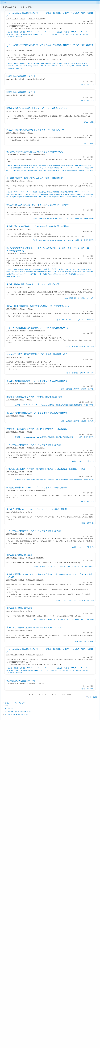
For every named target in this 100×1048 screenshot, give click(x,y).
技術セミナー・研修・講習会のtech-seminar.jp (19, 703)
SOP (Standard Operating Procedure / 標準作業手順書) (60, 170)
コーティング (51, 566)
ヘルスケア (81, 461)
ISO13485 (11, 37)
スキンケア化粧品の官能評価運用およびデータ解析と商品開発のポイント (38, 328)
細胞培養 (76, 389)
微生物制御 (78, 218)
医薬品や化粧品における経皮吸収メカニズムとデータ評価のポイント (36, 108)
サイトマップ (9, 708)
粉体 (82, 566)
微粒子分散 (75, 566)
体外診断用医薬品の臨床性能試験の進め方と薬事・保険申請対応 (34, 152)
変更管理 (78, 34)
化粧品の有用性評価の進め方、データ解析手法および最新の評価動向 (36, 381)
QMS (41, 34)
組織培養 (83, 389)
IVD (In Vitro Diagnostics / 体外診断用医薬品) (46, 168)
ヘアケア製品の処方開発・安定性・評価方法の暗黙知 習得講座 (34, 445)
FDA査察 (68, 269)
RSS (6, 706)
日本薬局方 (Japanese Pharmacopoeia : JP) (53, 274)
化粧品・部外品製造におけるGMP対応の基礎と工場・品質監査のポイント (38, 306)
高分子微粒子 (89, 566)
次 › (63, 694)
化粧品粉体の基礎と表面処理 (19, 555)
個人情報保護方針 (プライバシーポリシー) (18, 711)
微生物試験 (90, 298)
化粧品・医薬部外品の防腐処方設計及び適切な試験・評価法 (32, 284)
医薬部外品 (90, 84)
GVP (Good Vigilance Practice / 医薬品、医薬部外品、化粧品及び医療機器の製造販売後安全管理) (44, 165)
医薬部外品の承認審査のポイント (21, 76)
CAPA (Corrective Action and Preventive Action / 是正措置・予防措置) (48, 32)
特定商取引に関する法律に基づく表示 (16, 714)
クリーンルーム (69, 218)
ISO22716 (19, 37)
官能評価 (75, 346)
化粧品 (16, 32)
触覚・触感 (90, 346)
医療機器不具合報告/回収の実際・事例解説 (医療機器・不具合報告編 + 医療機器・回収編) (46, 469)
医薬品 (10, 32)
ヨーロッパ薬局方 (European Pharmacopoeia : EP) (69, 271)
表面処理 (42, 566)
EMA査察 (61, 269)
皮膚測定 (69, 389)
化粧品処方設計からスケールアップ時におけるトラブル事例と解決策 (36, 487)
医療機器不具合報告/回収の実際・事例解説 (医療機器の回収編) (34, 397)
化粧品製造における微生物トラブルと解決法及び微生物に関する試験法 (37, 205)
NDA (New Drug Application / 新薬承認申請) (23, 170)
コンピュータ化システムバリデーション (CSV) (59, 34)
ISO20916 (27, 168)
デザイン (65, 600)
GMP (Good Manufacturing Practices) (26, 34)
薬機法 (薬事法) (89, 218)
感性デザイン (73, 600)
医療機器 (22, 32)
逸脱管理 (85, 34)
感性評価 (82, 346)
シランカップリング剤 (63, 566)
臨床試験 (82, 170)
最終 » (69, 694)
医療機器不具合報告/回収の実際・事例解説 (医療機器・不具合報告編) (37, 429)
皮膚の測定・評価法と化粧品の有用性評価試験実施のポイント (33, 627)
